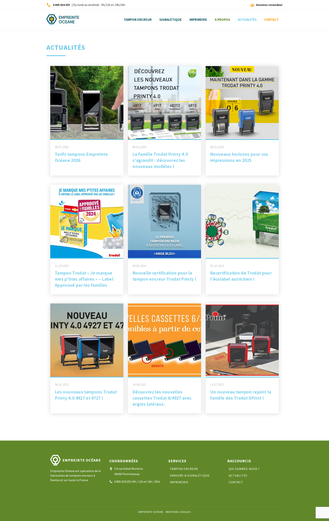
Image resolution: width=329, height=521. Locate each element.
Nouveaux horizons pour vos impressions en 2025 (239, 157)
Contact (271, 19)
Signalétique (170, 19)
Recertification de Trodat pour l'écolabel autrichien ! (241, 276)
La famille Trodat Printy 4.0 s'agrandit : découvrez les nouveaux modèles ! (160, 160)
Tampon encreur (138, 19)
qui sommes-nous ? (244, 469)
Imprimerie (198, 19)
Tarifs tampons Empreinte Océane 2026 (81, 157)
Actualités (247, 19)
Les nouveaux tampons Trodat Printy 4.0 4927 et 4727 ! (86, 395)
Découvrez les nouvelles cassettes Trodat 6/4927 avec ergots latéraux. (162, 398)
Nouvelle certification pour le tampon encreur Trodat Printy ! (164, 276)
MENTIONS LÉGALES (178, 512)
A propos (222, 19)
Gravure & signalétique (190, 475)
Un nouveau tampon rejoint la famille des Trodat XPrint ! (240, 395)
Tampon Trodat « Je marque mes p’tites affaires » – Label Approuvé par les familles (84, 279)
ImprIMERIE (179, 482)
